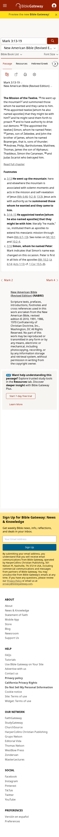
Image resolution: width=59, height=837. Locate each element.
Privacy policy (14, 678)
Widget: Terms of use (18, 701)
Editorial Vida (13, 741)
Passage (7, 63)
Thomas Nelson (14, 745)
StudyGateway (14, 722)
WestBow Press (14, 750)
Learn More (15, 404)
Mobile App (12, 619)
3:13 (9, 178)
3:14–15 (11, 214)
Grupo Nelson (13, 736)
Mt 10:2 (43, 259)
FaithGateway (13, 718)
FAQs (8, 655)
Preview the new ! (29, 14)
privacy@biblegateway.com (17, 583)
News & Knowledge (17, 610)
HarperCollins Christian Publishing (26, 732)
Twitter (9, 795)
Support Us (12, 638)
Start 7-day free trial (21, 396)
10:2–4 (16, 241)
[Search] (52, 41)
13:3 (39, 196)
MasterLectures (14, 759)
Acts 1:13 (18, 264)
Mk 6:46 (23, 196)
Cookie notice (13, 692)
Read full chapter (14, 164)
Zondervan (11, 755)
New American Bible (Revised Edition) (24, 293)
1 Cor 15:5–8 (36, 264)
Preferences (12, 821)
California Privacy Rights (21, 682)
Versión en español (17, 816)
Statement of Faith (16, 615)
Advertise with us (15, 669)
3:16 (9, 246)
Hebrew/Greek (39, 63)
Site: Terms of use (16, 696)
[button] (54, 5)
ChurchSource (14, 727)
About (8, 606)
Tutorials (10, 660)
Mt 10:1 (50, 237)
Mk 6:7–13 (21, 237)
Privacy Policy (14, 580)
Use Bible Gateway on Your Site (24, 664)
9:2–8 (32, 196)
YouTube (10, 799)
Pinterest (10, 786)
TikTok (9, 790)
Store (8, 624)
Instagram (11, 781)
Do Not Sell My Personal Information (29, 687)
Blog (7, 629)
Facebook (11, 776)
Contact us (11, 673)
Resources (21, 63)
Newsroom (12, 633)
